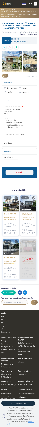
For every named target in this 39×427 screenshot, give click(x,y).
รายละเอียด (7, 101)
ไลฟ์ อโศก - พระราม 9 (25, 343)
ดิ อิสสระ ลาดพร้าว (7, 364)
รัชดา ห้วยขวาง (6, 371)
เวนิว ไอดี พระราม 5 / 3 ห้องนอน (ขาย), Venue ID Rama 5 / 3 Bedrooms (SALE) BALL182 (28, 218)
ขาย (2, 317)
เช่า (2, 319)
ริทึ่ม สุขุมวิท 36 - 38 (7, 347)
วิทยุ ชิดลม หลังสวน (24, 371)
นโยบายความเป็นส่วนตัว (27, 394)
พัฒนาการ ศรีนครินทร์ (25, 381)
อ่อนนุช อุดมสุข (6, 381)
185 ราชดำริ (22, 374)
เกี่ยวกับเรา (23, 397)
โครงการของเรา (6, 332)
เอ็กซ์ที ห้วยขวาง (6, 374)
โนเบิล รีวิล (4, 344)
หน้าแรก (3, 9)
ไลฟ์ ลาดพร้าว (5, 367)
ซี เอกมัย (3, 341)
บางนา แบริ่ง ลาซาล (25, 358)
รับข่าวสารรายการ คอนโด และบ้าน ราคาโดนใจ (17, 298)
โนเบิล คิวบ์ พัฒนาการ (25, 385)
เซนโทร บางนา (22, 362)
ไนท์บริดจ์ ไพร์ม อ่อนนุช (8, 385)
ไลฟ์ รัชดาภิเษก (6, 377)
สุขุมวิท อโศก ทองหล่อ (8, 338)
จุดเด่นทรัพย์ (7, 151)
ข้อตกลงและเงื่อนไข (26, 390)
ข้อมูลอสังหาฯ (8, 82)
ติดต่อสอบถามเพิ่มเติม (8, 288)
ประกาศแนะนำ (12, 9)
